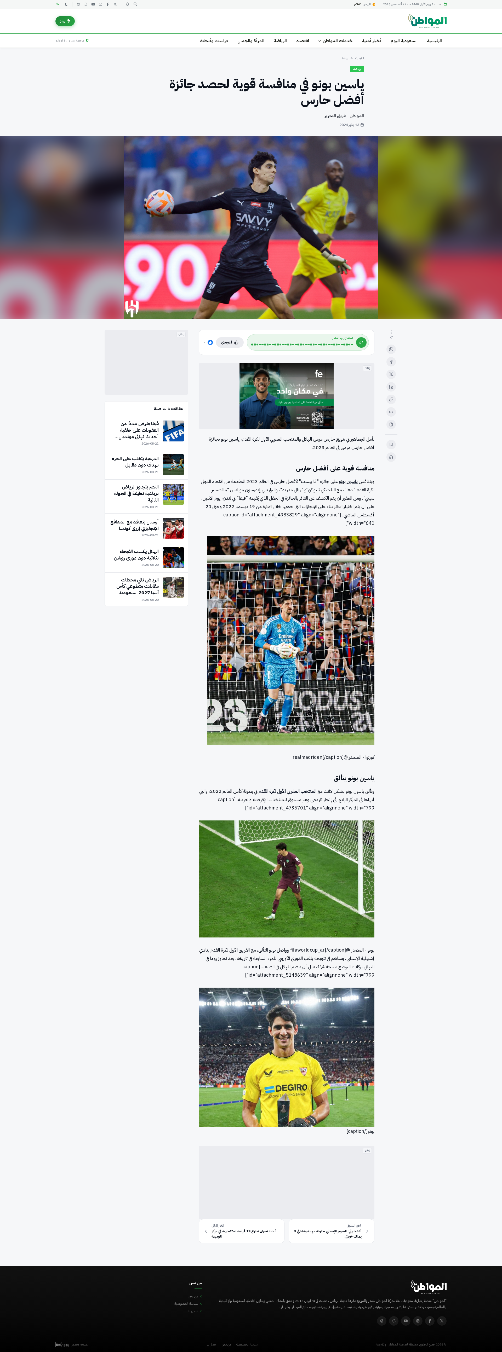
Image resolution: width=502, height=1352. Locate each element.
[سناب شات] (85, 4)
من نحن (193, 1296)
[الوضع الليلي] (66, 4)
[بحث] (135, 4)
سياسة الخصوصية (186, 1303)
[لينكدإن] (391, 387)
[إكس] (391, 374)
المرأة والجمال (250, 41)
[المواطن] (427, 21)
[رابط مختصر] (391, 412)
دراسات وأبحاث (214, 41)
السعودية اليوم (404, 41)
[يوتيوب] (93, 4)
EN (57, 4)
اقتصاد (302, 41)
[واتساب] (391, 349)
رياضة (345, 58)
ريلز (62, 21)
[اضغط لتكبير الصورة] (251, 227)
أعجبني (226, 342)
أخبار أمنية (371, 41)
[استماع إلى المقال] (391, 457)
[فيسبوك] (107, 4)
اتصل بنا (192, 1310)
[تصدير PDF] (391, 424)
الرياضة (280, 41)
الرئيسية (434, 41)
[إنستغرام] (100, 4)
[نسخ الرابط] (391, 399)
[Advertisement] (286, 1182)
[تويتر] (115, 4)
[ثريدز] (78, 4)
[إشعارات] (127, 4)
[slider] (302, 344)
